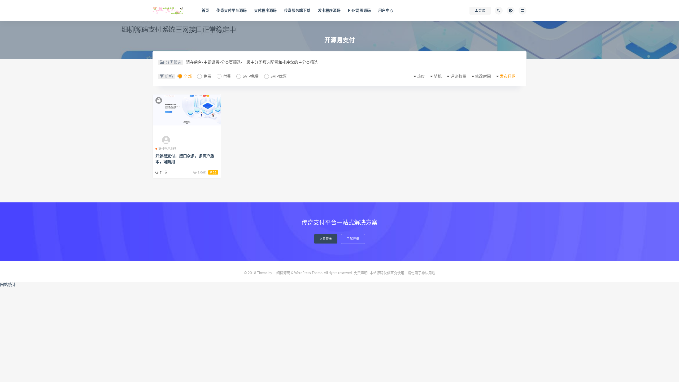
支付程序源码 (265, 10)
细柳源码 (283, 273)
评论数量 (458, 77)
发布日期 (508, 77)
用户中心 (385, 10)
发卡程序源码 (329, 10)
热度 (421, 77)
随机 (438, 77)
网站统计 (8, 285)
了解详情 (353, 238)
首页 (205, 10)
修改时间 (483, 77)
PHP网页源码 (359, 10)
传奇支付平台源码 (231, 10)
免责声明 (361, 273)
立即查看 (325, 238)
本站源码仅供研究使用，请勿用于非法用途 (402, 273)
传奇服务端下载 (297, 10)
